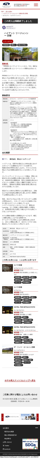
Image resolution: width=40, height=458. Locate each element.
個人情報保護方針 (11, 435)
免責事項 (8, 438)
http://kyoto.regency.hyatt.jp (17, 256)
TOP (2, 11)
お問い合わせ (7, 442)
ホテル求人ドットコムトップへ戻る (20, 380)
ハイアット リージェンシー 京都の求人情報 (15, 13)
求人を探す (9, 11)
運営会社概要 (9, 431)
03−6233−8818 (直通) (10, 399)
